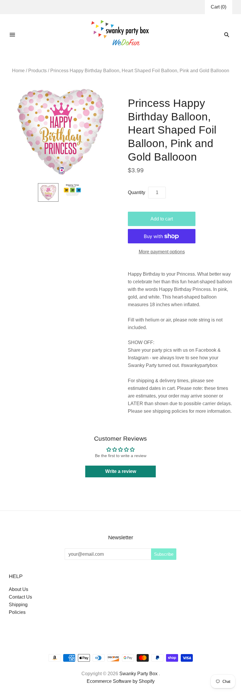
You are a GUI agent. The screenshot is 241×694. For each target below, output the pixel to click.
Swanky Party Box (138, 673)
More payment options (162, 251)
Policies (17, 612)
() (218, 6)
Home (18, 70)
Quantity (136, 192)
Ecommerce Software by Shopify (121, 681)
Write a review (120, 471)
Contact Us (20, 596)
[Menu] (12, 34)
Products (37, 70)
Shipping (18, 604)
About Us (18, 589)
